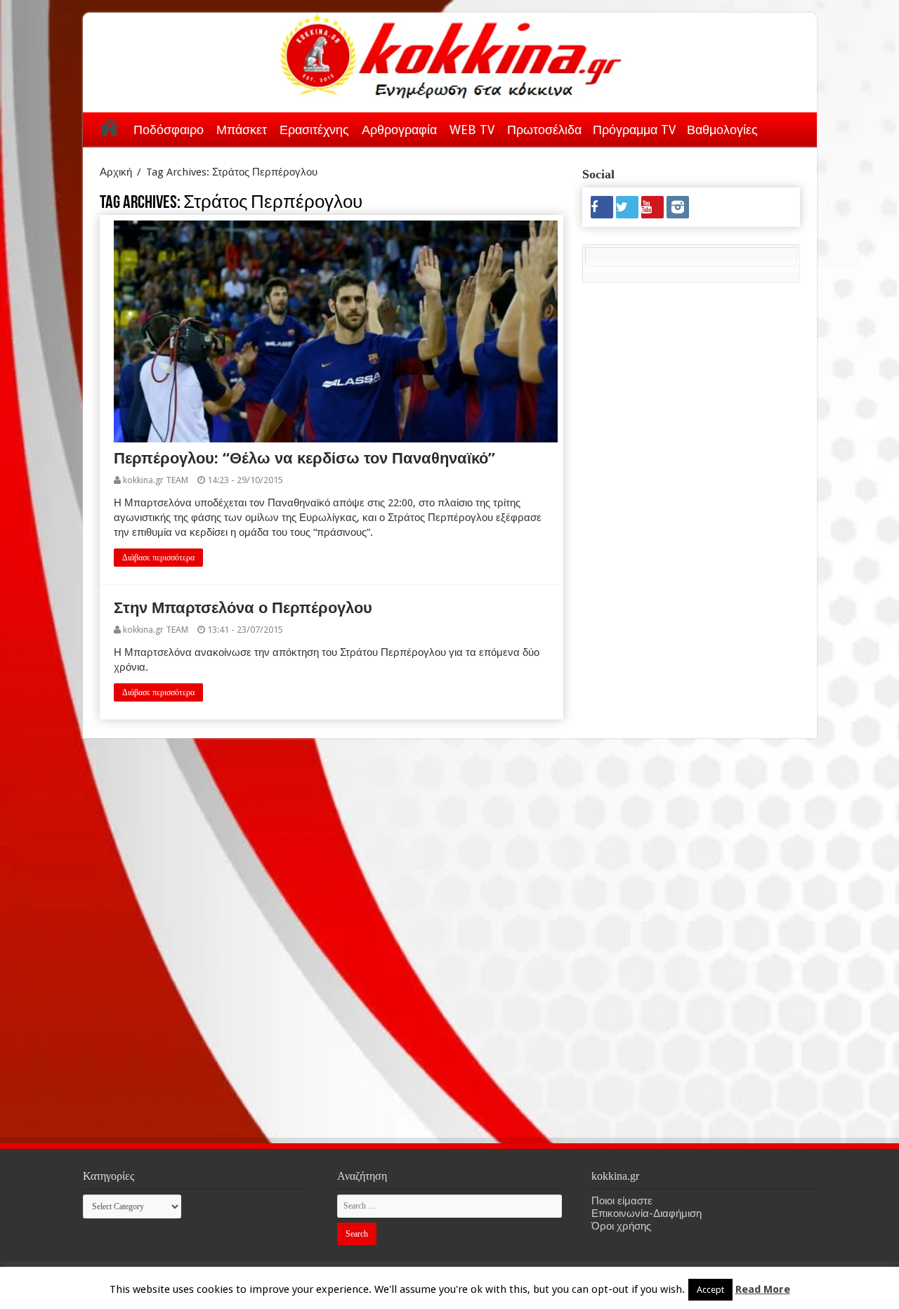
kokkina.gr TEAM (155, 480)
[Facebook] (602, 207)
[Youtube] (652, 207)
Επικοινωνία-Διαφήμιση (646, 1213)
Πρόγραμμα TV (634, 129)
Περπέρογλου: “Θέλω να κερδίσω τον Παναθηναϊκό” (304, 458)
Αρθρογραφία (399, 129)
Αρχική (109, 127)
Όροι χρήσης (621, 1226)
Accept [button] (710, 1289)
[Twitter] (627, 207)
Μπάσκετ (241, 129)
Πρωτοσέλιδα (544, 129)
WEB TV (472, 129)
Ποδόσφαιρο (168, 129)
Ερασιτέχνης (314, 129)
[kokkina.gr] (450, 53)
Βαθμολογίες (722, 129)
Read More (762, 1289)
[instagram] (678, 207)
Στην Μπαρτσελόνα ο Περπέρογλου (243, 608)
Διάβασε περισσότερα (158, 558)
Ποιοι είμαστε (621, 1201)
